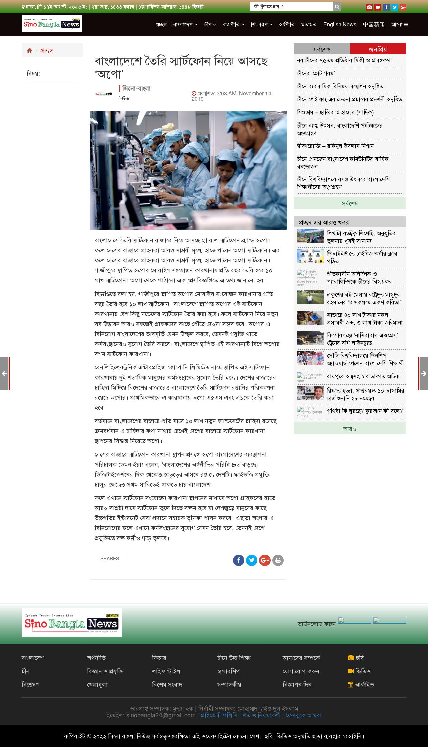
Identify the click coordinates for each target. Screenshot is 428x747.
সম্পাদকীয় (229, 684)
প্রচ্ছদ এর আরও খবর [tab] (324, 221)
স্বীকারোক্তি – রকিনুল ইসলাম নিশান (335, 145)
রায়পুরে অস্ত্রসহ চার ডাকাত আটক (363, 376)
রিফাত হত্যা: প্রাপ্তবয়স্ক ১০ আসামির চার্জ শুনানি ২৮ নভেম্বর (365, 393)
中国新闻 (374, 24)
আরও (349, 428)
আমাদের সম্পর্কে (301, 657)
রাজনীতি (232, 24)
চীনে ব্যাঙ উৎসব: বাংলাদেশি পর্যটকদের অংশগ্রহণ (340, 128)
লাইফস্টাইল (166, 670)
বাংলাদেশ (183, 24)
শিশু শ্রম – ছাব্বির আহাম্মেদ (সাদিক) (335, 112)
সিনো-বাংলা (136, 88)
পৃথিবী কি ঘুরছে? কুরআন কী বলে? (365, 410)
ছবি (359, 657)
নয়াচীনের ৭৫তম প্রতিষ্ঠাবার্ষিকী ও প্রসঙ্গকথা (344, 60)
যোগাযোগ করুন (301, 670)
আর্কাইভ (363, 684)
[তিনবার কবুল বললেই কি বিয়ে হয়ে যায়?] (424, 372)
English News (339, 24)
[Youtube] (377, 6)
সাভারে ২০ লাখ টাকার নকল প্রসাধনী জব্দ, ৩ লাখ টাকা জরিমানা (365, 318)
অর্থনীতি (287, 24)
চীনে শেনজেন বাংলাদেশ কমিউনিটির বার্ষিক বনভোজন (343, 162)
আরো (397, 24)
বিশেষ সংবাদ (167, 684)
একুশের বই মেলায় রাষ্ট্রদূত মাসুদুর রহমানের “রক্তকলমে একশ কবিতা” (364, 297)
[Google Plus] (403, 6)
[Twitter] (394, 6)
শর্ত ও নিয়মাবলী (262, 714)
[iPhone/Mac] (369, 6)
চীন (208, 24)
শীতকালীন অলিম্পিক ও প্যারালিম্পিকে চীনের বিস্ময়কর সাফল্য (359, 277)
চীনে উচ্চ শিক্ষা (234, 657)
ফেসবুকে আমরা (304, 714)
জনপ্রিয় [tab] (378, 48)
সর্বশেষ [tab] (322, 48)
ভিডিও (362, 670)
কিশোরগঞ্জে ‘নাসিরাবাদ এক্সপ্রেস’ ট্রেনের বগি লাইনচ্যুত (362, 338)
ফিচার (159, 657)
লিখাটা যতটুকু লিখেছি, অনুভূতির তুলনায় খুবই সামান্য (361, 236)
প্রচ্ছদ (161, 24)
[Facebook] (386, 6)
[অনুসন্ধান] (337, 6)
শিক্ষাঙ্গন (260, 24)
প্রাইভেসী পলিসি (219, 714)
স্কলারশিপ (228, 670)
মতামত (309, 24)
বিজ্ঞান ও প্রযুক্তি (105, 670)
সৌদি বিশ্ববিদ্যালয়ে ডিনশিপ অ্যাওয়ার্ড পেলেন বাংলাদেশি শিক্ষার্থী (365, 358)
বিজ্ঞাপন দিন (297, 684)
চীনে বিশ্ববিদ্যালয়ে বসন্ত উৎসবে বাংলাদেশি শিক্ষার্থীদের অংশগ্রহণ (343, 182)
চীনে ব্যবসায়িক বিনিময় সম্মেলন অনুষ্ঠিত (340, 86)
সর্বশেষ (350, 203)
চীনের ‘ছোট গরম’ (316, 73)
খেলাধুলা (97, 684)
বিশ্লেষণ (30, 684)
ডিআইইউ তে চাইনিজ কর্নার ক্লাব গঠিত (362, 256)
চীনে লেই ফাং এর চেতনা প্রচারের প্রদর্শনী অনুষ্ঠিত (349, 99)
